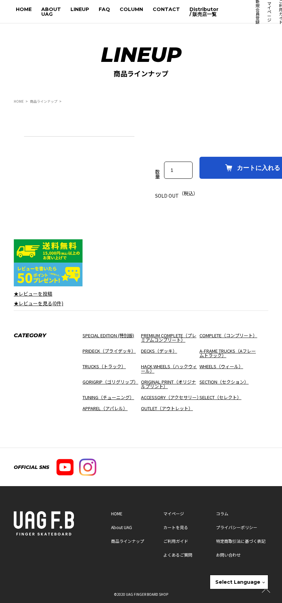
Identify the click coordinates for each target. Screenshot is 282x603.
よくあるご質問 (177, 555)
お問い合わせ (228, 555)
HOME (24, 9)
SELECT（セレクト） (220, 397)
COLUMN (131, 9)
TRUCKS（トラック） (104, 366)
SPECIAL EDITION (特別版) (108, 335)
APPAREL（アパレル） (105, 408)
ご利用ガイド (175, 541)
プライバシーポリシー (236, 527)
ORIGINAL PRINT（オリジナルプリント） (168, 384)
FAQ (104, 9)
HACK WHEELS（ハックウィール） (169, 368)
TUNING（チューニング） (108, 397)
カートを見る (175, 527)
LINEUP (79, 9)
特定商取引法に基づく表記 (240, 541)
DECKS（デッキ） (159, 351)
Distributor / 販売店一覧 (203, 11)
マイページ (269, 11)
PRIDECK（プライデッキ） (109, 351)
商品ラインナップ (43, 101)
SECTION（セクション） (224, 382)
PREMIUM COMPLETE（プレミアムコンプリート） (168, 337)
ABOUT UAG (51, 11)
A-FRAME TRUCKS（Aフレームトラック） (227, 353)
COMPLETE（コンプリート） (228, 335)
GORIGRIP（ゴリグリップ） (110, 382)
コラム (222, 513)
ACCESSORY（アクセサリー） (171, 397)
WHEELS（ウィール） (221, 366)
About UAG (121, 527)
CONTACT (166, 9)
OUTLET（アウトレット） (167, 408)
